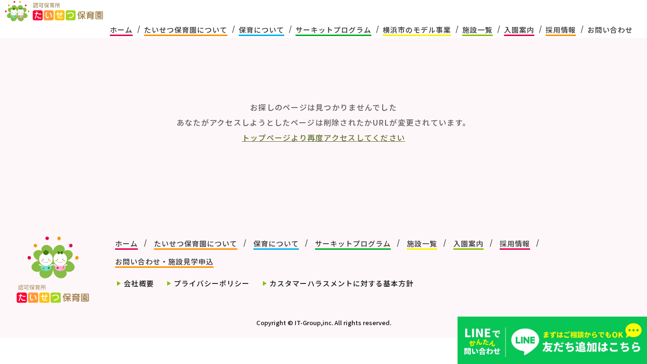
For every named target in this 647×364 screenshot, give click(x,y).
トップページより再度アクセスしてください (323, 137)
